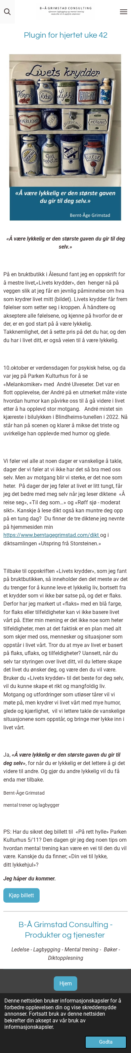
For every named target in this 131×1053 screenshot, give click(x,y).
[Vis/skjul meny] (123, 12)
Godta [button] (106, 1042)
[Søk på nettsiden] (7, 12)
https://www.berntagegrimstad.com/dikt (51, 535)
